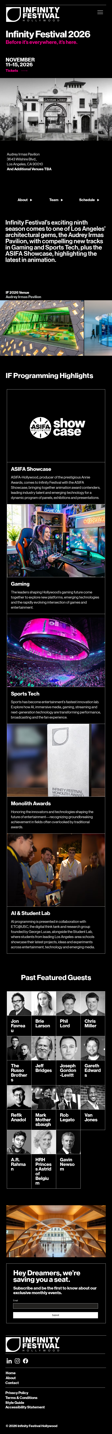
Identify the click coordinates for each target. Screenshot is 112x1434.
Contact (12, 1383)
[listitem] (42, 328)
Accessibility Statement (25, 1407)
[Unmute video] (10, 137)
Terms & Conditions (21, 1398)
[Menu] (100, 12)
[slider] (56, 133)
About (11, 1378)
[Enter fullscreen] (107, 137)
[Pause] (5, 137)
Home (11, 1373)
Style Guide (14, 1403)
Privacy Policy (16, 1393)
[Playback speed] (98, 137)
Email (15, 1300)
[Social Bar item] (9, 1360)
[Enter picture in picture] (103, 137)
